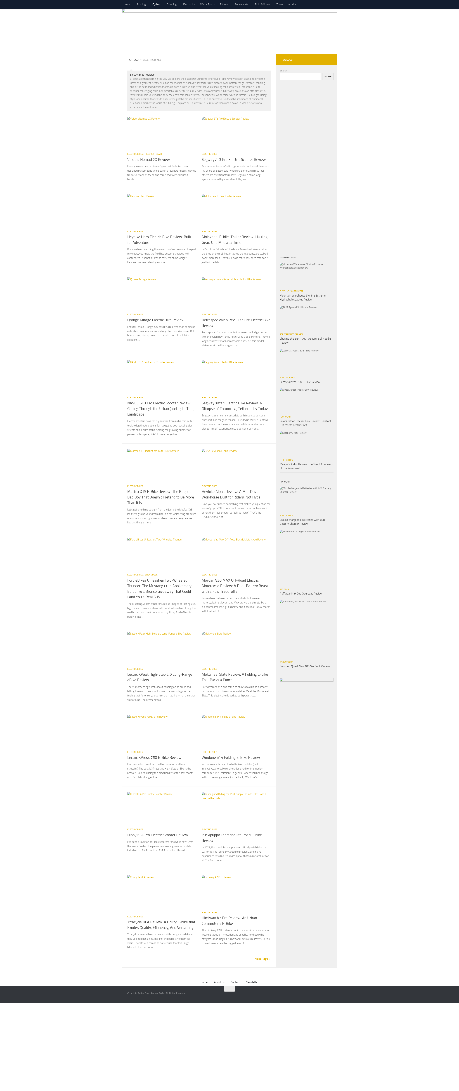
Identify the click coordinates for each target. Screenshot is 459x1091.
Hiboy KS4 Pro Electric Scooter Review (157, 835)
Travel (279, 4)
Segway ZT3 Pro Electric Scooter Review (234, 159)
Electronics (189, 4)
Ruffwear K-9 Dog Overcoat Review (301, 593)
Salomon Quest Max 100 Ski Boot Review (305, 666)
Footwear (285, 417)
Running (141, 4)
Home (127, 4)
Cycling (156, 4)
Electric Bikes (135, 154)
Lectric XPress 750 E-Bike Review (154, 757)
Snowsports (241, 4)
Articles (292, 4)
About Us (219, 982)
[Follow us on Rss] (325, 994)
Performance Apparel (291, 334)
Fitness (224, 4)
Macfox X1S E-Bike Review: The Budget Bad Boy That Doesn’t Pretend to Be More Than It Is (160, 497)
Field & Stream (263, 4)
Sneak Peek (151, 574)
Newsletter (252, 982)
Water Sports (207, 4)
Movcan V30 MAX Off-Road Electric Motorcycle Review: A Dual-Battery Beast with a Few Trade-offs (235, 586)
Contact (235, 982)
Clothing (284, 291)
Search (283, 70)
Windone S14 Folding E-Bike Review (231, 757)
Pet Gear (284, 589)
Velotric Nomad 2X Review (148, 159)
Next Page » (263, 959)
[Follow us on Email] (331, 59)
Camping (172, 4)
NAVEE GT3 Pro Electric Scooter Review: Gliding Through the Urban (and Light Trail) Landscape (161, 408)
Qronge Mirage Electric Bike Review (155, 320)
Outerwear (297, 291)
